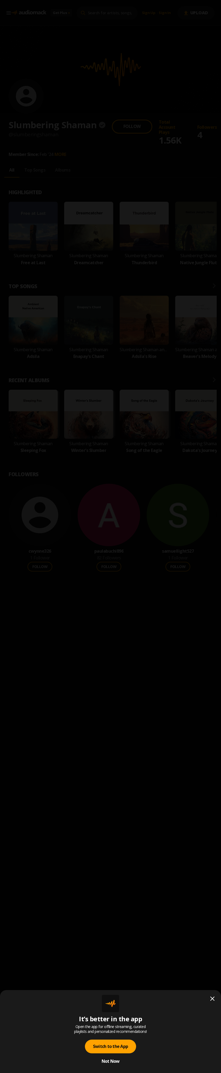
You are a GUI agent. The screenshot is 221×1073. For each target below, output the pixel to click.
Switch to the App (110, 1046)
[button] (110, 536)
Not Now (111, 1061)
